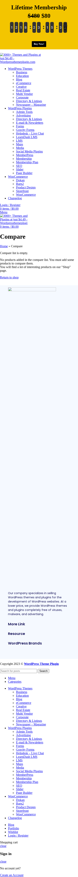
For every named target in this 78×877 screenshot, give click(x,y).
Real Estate (23, 90)
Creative (21, 86)
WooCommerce (26, 194)
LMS (19, 140)
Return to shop (9, 277)
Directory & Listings (29, 101)
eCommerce (23, 83)
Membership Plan (27, 162)
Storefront (22, 191)
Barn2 (20, 184)
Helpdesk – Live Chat (30, 133)
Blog (19, 79)
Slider (19, 169)
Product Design (26, 187)
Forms (20, 126)
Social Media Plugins (29, 151)
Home (4, 246)
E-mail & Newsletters (29, 122)
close (3, 846)
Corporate (22, 97)
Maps (19, 144)
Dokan (20, 180)
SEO (19, 166)
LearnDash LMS (26, 137)
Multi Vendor (24, 94)
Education (22, 76)
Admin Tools (24, 112)
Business (21, 72)
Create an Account (11, 875)
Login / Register (18, 835)
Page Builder (24, 173)
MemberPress (24, 155)
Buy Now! (39, 44)
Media (20, 148)
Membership (24, 158)
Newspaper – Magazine (31, 104)
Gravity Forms (25, 130)
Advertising (23, 115)
